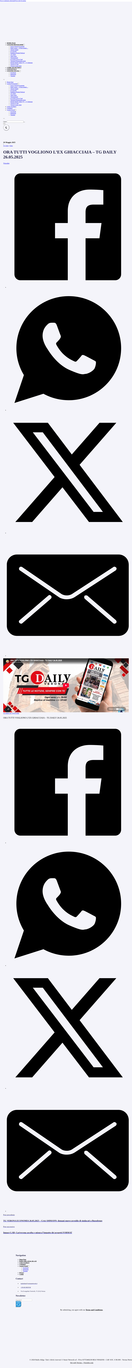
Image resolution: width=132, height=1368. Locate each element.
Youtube (12, 76)
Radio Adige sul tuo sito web (28, 1261)
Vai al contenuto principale (7, 1)
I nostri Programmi (15, 44)
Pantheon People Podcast (17, 53)
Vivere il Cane (14, 64)
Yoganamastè (14, 58)
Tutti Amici (13, 56)
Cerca (5, 121)
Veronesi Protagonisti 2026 (18, 61)
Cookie (21, 1274)
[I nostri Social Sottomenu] (20, 71)
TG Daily (13, 54)
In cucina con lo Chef (16, 59)
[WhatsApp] (68, 409)
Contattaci (12, 69)
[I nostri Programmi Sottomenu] (24, 45)
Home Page (11, 43)
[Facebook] (68, 286)
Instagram (13, 74)
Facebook (13, 72)
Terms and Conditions (94, 1310)
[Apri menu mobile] (4, 79)
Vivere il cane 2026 (15, 66)
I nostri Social (13, 71)
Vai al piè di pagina (20, 1)
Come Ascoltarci (14, 67)
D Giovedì (13, 51)
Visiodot (6, 163)
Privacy (21, 1273)
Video (11, 146)
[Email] (68, 655)
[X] (68, 532)
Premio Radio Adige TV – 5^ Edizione (21, 62)
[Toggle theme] (6, 128)
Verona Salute (14, 50)
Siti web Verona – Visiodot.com (81, 1363)
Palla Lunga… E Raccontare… (19, 48)
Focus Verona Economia (17, 46)
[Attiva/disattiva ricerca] (4, 118)
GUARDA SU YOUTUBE (11, 713)
